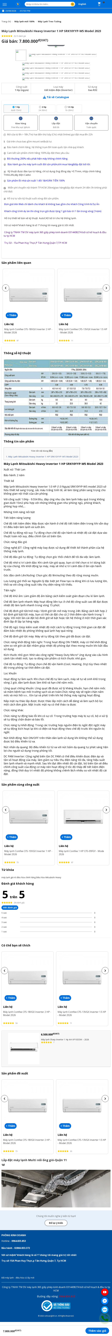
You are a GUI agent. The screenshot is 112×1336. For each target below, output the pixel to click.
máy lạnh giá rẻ (8, 877)
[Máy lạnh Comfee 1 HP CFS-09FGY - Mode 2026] (83, 816)
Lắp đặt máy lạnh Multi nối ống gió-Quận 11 (34, 1160)
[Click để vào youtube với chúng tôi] (104, 1292)
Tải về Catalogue (58, 97)
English (82, 4)
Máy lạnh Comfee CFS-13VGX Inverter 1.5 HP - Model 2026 (83, 331)
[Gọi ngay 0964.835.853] (104, 1318)
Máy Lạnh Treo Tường (49, 21)
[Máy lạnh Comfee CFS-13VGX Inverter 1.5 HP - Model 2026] (83, 294)
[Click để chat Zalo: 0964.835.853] (104, 1309)
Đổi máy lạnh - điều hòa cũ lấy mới (17, 1277)
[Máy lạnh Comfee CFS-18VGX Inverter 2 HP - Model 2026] (28, 294)
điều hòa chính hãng (26, 877)
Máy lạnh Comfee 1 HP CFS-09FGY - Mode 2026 (81, 852)
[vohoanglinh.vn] (17, 4)
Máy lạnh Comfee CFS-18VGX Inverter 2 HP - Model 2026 (28, 331)
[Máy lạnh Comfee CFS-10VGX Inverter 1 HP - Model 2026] (28, 816)
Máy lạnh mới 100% (24, 21)
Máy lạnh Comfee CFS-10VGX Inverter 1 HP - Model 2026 (28, 852)
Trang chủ (6, 21)
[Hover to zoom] (56, 46)
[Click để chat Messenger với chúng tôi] (104, 1301)
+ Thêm (11, 315)
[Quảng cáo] (56, 1188)
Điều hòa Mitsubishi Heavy (48, 877)
